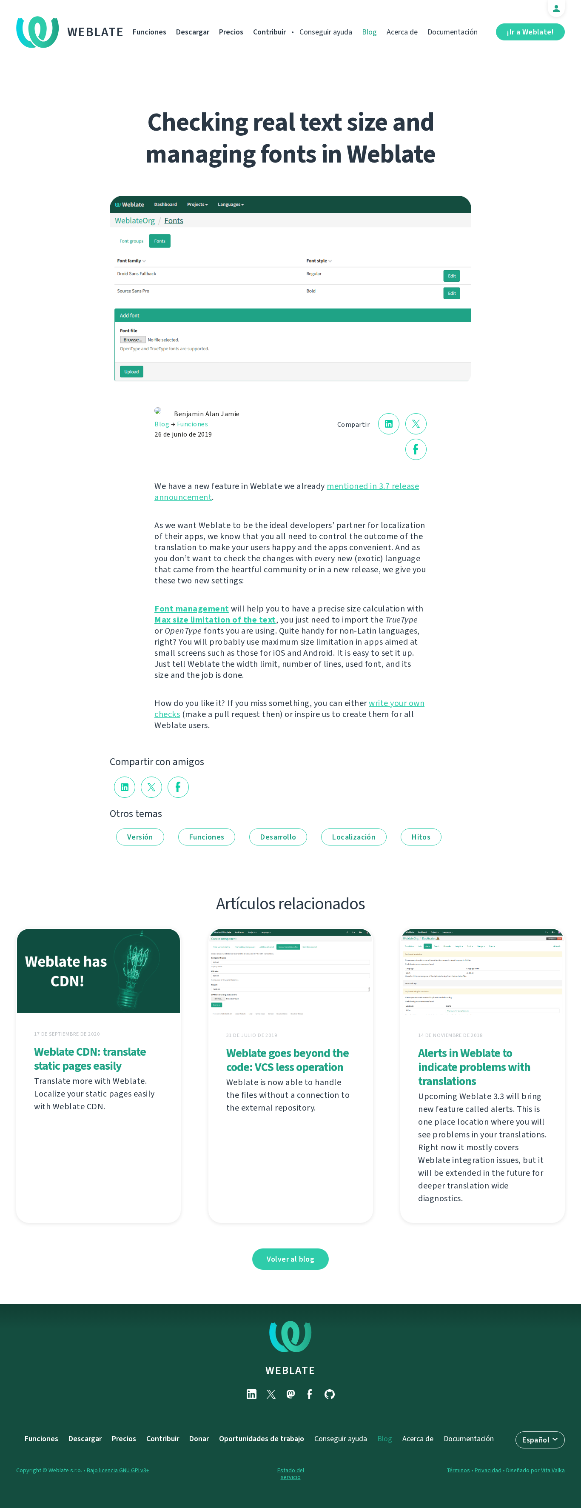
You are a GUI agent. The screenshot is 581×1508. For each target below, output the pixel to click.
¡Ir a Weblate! (530, 32)
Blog (369, 32)
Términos (458, 1470)
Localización (354, 837)
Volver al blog (291, 1259)
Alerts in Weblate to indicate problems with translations (474, 1067)
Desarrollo (278, 837)
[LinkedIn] (251, 1394)
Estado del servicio (290, 1473)
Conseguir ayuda (325, 32)
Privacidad (488, 1470)
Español (536, 1440)
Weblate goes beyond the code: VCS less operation (287, 1060)
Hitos (421, 837)
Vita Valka (553, 1470)
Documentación (452, 32)
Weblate (95, 31)
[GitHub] (329, 1394)
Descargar (192, 32)
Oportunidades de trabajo (261, 1439)
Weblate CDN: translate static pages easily (90, 1059)
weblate (290, 1370)
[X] (271, 1394)
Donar (199, 1439)
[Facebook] (310, 1394)
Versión (140, 837)
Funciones (149, 32)
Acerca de (402, 32)
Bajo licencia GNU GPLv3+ (118, 1470)
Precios (231, 32)
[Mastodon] (290, 1394)
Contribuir (269, 32)
